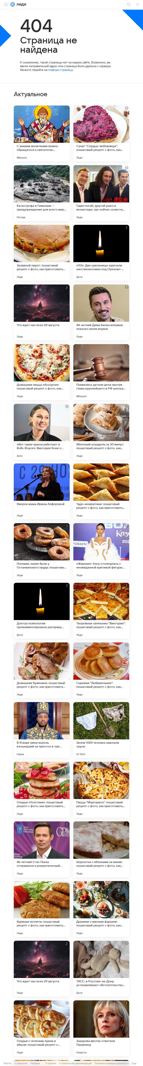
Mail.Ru (8, 1063)
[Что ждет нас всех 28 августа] (42, 312)
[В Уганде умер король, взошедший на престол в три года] (42, 730)
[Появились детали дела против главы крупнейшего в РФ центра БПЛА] (101, 372)
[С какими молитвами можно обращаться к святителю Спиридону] (42, 133)
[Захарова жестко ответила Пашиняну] (101, 1028)
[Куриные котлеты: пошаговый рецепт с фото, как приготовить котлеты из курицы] (42, 909)
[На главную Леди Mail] (20, 4)
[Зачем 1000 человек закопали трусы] (101, 730)
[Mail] (12, 4)
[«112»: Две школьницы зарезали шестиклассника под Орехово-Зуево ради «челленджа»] (101, 253)
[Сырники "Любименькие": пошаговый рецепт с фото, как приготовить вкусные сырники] (101, 670)
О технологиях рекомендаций (75, 1063)
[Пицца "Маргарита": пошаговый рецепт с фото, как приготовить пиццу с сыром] (101, 790)
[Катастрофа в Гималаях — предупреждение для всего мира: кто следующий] (42, 193)
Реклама (35, 1063)
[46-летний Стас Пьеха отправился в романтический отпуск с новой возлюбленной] (42, 849)
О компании (21, 1063)
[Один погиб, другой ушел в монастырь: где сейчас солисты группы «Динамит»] (101, 193)
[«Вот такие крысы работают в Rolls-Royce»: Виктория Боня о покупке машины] (42, 432)
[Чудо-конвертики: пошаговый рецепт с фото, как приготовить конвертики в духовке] (101, 491)
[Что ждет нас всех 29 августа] (42, 969)
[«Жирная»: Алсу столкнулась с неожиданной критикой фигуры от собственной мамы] (101, 551)
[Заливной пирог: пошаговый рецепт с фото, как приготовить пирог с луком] (42, 253)
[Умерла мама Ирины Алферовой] (42, 491)
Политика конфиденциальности (112, 1063)
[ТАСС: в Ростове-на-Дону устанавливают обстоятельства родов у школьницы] (101, 969)
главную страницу (60, 70)
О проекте (50, 1063)
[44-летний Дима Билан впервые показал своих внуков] (101, 312)
